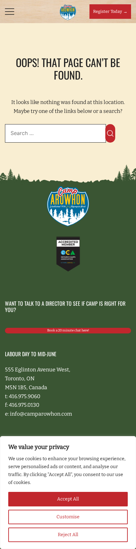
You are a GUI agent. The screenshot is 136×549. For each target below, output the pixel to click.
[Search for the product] (110, 133)
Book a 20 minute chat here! (68, 330)
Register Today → (110, 11)
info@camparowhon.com (41, 414)
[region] (68, 492)
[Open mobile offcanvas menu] (9, 11)
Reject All (68, 534)
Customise (68, 517)
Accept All (68, 499)
